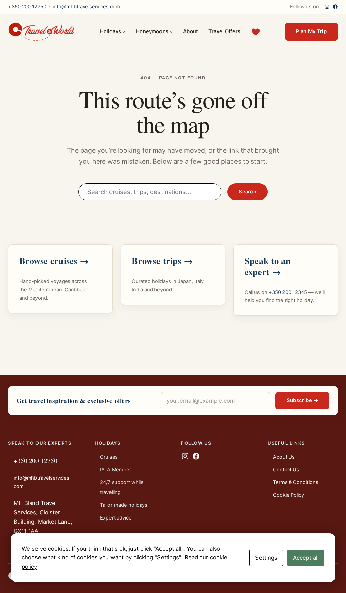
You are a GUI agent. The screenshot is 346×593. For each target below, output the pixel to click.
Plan (311, 31)
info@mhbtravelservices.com (86, 7)
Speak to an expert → (268, 266)
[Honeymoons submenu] (171, 31)
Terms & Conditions (295, 482)
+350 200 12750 (27, 7)
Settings (266, 557)
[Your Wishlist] (256, 32)
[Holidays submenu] (123, 31)
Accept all (306, 557)
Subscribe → (302, 400)
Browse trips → (162, 260)
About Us (284, 457)
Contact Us (286, 470)
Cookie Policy (288, 495)
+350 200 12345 (288, 292)
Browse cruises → (54, 260)
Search (247, 192)
